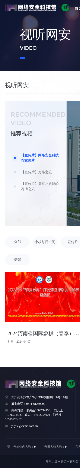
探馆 (17, 259)
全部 (17, 242)
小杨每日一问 (45, 242)
